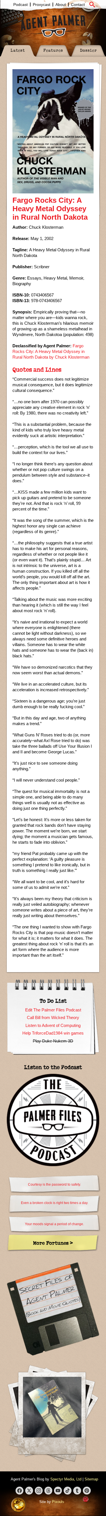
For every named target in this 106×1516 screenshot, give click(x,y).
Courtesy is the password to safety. (54, 1184)
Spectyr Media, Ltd (65, 1479)
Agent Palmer (53, 26)
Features (53, 50)
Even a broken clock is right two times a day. (54, 1203)
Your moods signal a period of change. (54, 1224)
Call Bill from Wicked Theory (53, 1017)
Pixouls (58, 1502)
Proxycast (41, 4)
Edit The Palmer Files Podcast (53, 1009)
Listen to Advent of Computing (53, 1025)
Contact (78, 4)
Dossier (88, 50)
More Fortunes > (53, 1243)
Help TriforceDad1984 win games (53, 1033)
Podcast (20, 4)
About (60, 4)
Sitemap (91, 1479)
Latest (17, 50)
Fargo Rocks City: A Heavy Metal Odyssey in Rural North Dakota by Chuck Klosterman (50, 351)
